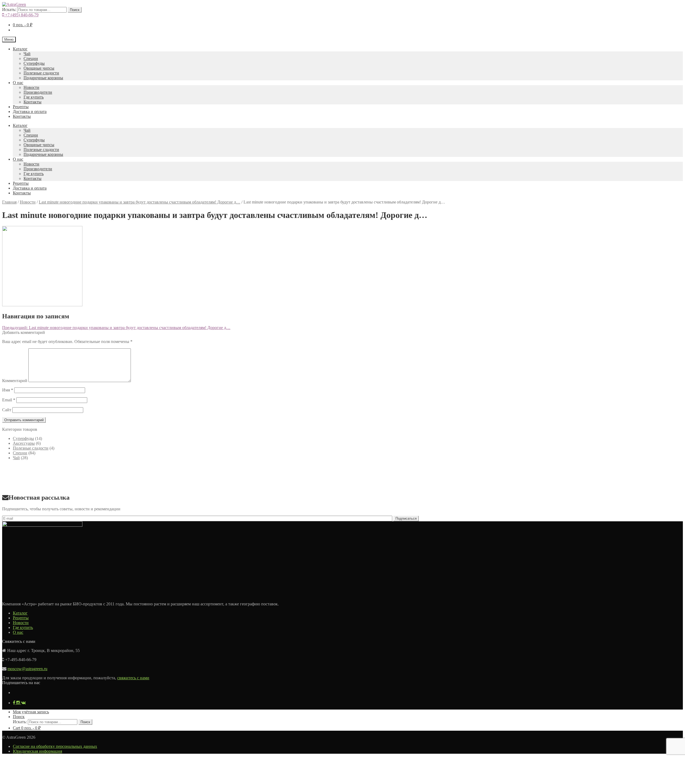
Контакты (32, 102)
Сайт (6, 410)
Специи (31, 58)
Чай (27, 53)
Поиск (74, 10)
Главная (9, 202)
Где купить (34, 97)
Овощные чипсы (39, 68)
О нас (18, 82)
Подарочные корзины (43, 78)
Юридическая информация (37, 751)
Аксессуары (24, 443)
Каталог (20, 49)
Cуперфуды (34, 63)
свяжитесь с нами (133, 678)
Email (8, 400)
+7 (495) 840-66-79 (21, 15)
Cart (27, 728)
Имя (7, 390)
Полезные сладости (41, 73)
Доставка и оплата (30, 111)
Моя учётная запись (31, 712)
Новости (31, 87)
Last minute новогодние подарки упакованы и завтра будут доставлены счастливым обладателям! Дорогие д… (139, 202)
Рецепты (21, 106)
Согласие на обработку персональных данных (55, 746)
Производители (38, 92)
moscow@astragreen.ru (27, 668)
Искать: (9, 9)
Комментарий (14, 380)
